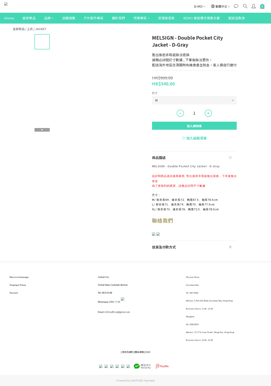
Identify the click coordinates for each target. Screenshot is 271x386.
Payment (14, 292)
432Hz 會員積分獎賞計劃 (201, 18)
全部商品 (19, 29)
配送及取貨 (236, 18)
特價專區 (140, 18)
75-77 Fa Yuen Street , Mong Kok (208, 332)
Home (9, 18)
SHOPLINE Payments (143, 380)
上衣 (30, 29)
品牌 (47, 18)
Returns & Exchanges (19, 277)
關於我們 (118, 18)
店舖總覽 (68, 18)
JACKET (40, 29)
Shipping (14, 285)
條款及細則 (128, 352)
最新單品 (29, 18)
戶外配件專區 (94, 18)
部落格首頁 (166, 18)
